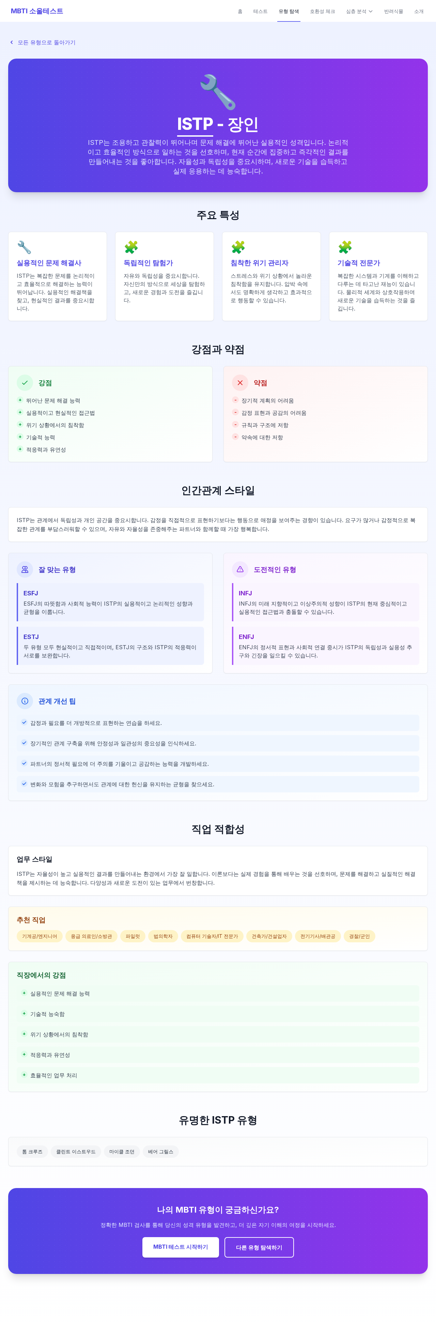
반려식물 (393, 11)
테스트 (260, 11)
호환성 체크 (322, 11)
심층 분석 (356, 11)
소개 (419, 11)
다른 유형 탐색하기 (259, 1247)
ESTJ (31, 636)
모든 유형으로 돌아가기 (47, 42)
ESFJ (31, 593)
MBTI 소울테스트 (37, 11)
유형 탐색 (289, 11)
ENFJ (246, 636)
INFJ (245, 593)
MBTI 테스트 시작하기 (180, 1246)
